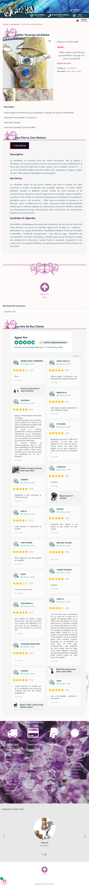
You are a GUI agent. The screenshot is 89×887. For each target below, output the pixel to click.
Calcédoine (14, 24)
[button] (50, 41)
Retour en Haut (44, 294)
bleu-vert (71, 71)
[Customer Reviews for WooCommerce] (80, 356)
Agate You (51, 884)
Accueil (6, 24)
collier (78, 71)
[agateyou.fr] (19, 10)
